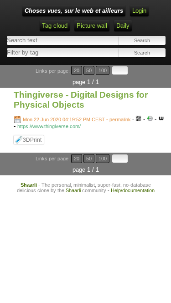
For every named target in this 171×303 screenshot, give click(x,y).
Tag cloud (54, 25)
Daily (123, 25)
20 (76, 70)
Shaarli (29, 185)
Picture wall (92, 25)
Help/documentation (133, 190)
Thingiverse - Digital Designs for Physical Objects (81, 99)
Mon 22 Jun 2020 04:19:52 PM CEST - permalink (77, 119)
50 (89, 70)
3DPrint (32, 140)
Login (139, 10)
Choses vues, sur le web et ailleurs (74, 10)
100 (102, 70)
